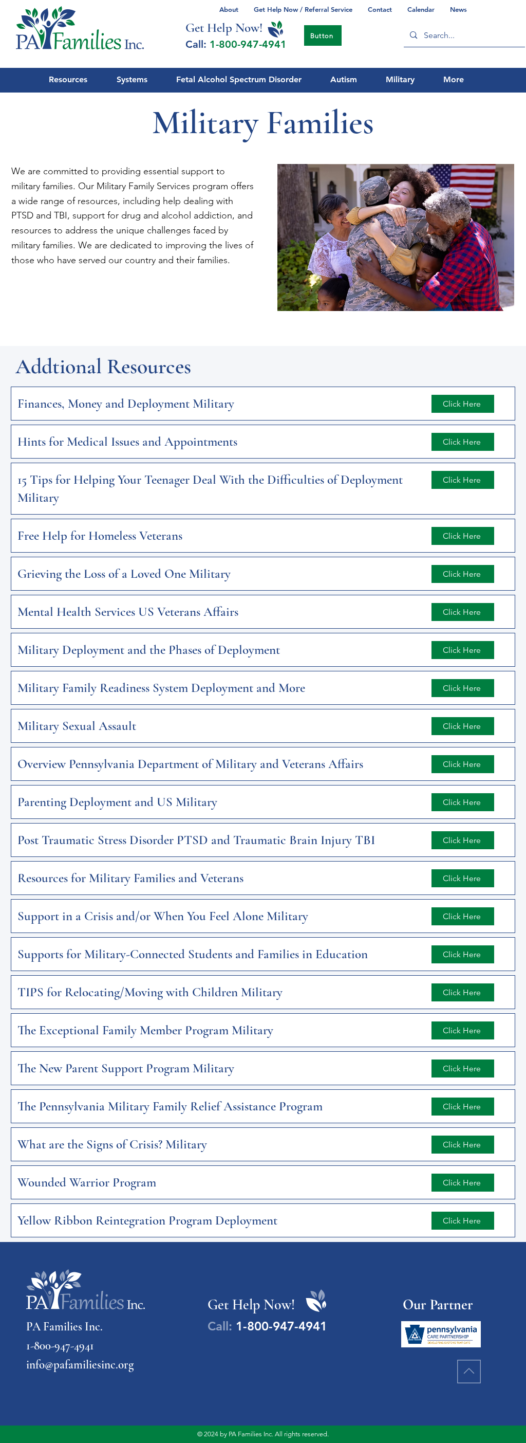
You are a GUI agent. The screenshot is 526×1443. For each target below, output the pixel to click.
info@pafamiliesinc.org (80, 1365)
